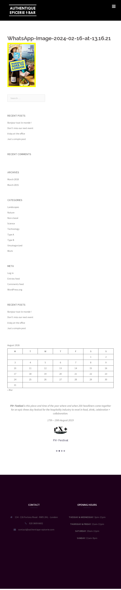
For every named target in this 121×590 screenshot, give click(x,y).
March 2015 (13, 184)
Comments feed (15, 284)
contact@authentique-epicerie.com (36, 529)
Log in (10, 273)
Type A (10, 234)
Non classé (12, 217)
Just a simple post (16, 139)
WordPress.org (14, 289)
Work (10, 250)
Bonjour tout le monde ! (19, 122)
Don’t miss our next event (20, 128)
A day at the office (16, 133)
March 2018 (13, 179)
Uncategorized (14, 245)
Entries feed (13, 278)
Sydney (51, 583)
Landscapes (13, 207)
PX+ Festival (16, 405)
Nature (10, 212)
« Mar (10, 389)
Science (11, 223)
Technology (13, 228)
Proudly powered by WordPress (23, 583)
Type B (10, 239)
